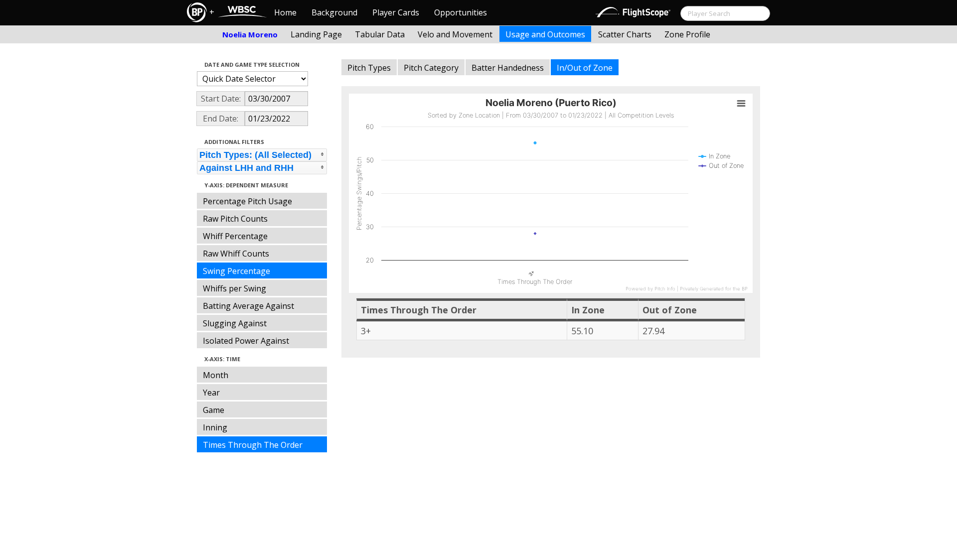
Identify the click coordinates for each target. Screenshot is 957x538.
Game (213, 409)
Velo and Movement (455, 34)
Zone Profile (687, 34)
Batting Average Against (248, 305)
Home (285, 12)
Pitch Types (369, 67)
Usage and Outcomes (545, 34)
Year (211, 392)
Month (215, 375)
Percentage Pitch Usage (247, 201)
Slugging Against (235, 323)
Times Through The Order (253, 444)
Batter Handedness (508, 67)
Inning (215, 427)
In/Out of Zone (585, 67)
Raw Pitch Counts (235, 218)
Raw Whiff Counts (236, 253)
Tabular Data (380, 34)
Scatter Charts (624, 34)
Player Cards (395, 12)
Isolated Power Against (246, 340)
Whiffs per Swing (234, 288)
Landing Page (316, 34)
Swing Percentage (236, 271)
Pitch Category (431, 67)
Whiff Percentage (235, 236)
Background (334, 12)
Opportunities (460, 12)
